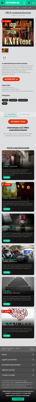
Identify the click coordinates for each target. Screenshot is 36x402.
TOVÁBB (6, 209)
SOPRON (14, 15)
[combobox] (29, 3)
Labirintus (7, 323)
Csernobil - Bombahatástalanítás (16, 228)
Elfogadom (18, 399)
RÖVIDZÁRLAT (12, 198)
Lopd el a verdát (9, 259)
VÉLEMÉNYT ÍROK (18, 122)
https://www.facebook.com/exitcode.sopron (21, 91)
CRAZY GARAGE (13, 261)
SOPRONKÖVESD (7, 293)
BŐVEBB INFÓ (10, 79)
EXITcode (24, 7)
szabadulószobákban (21, 382)
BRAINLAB (11, 324)
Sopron (18, 7)
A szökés (6, 164)
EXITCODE (22, 15)
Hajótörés (7, 196)
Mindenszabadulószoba (7, 7)
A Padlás (6, 291)
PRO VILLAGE (16, 293)
